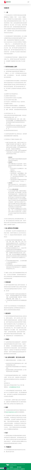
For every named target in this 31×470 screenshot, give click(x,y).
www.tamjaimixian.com (11, 412)
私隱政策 (11, 467)
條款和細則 (19, 467)
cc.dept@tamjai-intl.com (14, 387)
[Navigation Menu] (28, 2)
